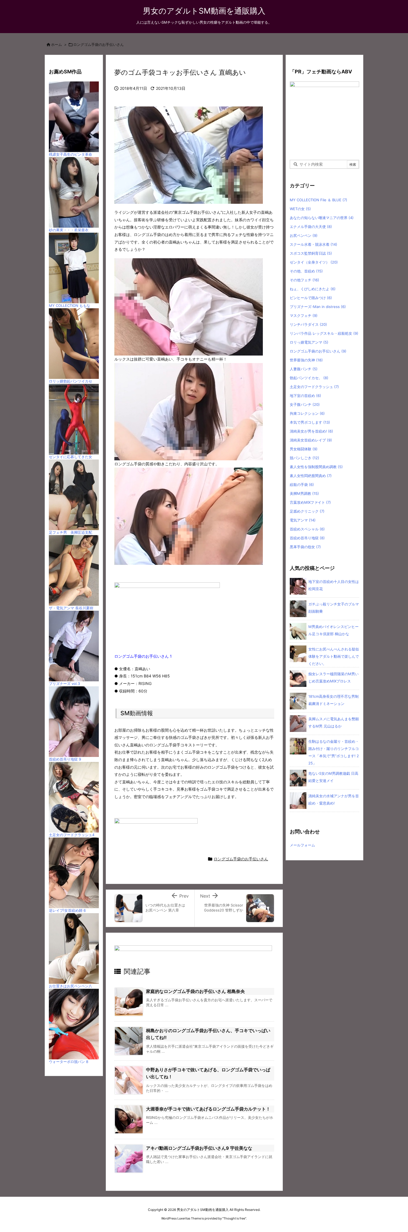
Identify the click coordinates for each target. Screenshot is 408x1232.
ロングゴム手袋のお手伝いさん (98, 44)
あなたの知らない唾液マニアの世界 (322, 217)
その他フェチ (304, 280)
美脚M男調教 (304, 493)
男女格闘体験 (304, 449)
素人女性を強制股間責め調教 (316, 467)
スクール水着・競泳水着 (313, 244)
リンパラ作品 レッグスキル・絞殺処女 (324, 333)
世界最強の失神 (306, 360)
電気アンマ (303, 520)
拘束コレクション (307, 413)
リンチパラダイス (308, 324)
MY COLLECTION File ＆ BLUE (318, 200)
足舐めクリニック (307, 511)
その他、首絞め (306, 271)
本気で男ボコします (310, 422)
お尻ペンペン (304, 235)
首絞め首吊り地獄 (307, 538)
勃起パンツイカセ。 (309, 378)
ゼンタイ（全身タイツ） (314, 262)
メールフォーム (302, 845)
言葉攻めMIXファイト (310, 502)
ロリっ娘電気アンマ (309, 342)
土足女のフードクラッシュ (314, 386)
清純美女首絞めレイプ (311, 440)
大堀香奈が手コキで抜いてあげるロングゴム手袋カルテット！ (208, 1109)
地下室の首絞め (305, 395)
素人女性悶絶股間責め (311, 475)
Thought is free (234, 1218)
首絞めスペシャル (307, 529)
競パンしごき (304, 458)
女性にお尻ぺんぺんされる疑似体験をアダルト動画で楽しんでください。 (333, 656)
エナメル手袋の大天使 (311, 226)
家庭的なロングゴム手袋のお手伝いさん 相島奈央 (195, 991)
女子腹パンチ (305, 404)
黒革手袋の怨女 (305, 547)
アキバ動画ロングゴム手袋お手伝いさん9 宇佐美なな (199, 1148)
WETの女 (300, 209)
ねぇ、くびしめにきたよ (313, 289)
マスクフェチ (304, 315)
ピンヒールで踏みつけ (311, 297)
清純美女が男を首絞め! (311, 431)
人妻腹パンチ (304, 369)
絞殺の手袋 (302, 484)
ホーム (56, 44)
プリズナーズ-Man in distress (318, 306)
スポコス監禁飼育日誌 (311, 253)
